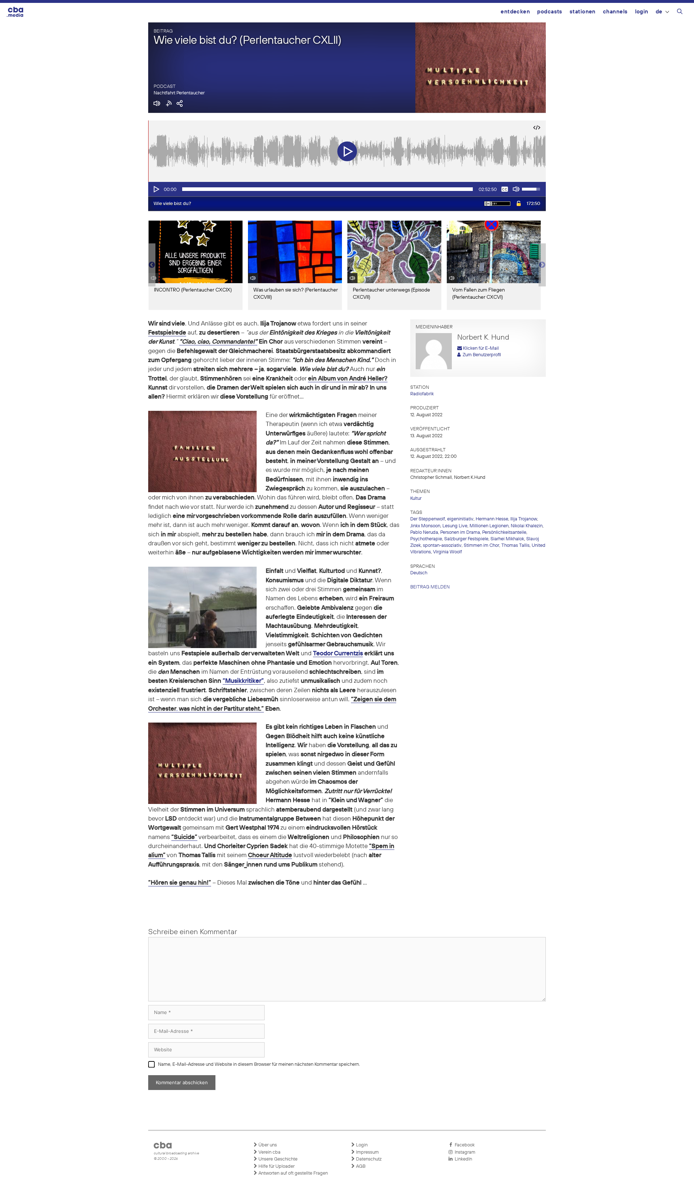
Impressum (367, 1152)
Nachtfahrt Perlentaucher (179, 93)
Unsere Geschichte (277, 1159)
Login (641, 11)
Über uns (267, 1145)
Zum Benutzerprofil (480, 355)
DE (659, 11)
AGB (360, 1166)
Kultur (415, 498)
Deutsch (418, 573)
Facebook (464, 1145)
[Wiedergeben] (155, 189)
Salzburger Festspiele (466, 539)
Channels (615, 11)
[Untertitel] (504, 189)
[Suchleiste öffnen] (679, 12)
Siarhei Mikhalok (507, 539)
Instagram (464, 1152)
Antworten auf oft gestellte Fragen (292, 1173)
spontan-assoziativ (442, 545)
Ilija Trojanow (523, 519)
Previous (151, 265)
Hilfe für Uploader (276, 1166)
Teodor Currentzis (338, 654)
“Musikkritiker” (243, 681)
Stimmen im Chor (481, 545)
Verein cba (268, 1152)
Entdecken (515, 11)
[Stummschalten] (516, 189)
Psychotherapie (426, 539)
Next (542, 265)
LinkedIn (462, 1159)
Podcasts (549, 11)
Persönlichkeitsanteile (504, 532)
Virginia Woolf (447, 552)
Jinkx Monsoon (425, 526)
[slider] (327, 189)
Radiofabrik (422, 394)
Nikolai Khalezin (527, 526)
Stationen (583, 11)
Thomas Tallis (515, 545)
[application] (347, 189)
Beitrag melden (430, 587)
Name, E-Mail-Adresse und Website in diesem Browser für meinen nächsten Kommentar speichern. (259, 1064)
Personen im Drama (460, 532)
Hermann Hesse (492, 519)
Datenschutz (368, 1159)
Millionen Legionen (489, 526)
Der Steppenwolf (427, 519)
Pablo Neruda (424, 532)
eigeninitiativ (460, 519)
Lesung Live (454, 526)
